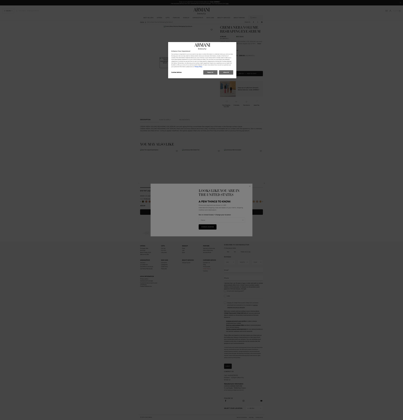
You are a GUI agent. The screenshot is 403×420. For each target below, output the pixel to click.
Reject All (210, 72)
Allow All (226, 72)
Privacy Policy (198, 66)
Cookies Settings (176, 72)
